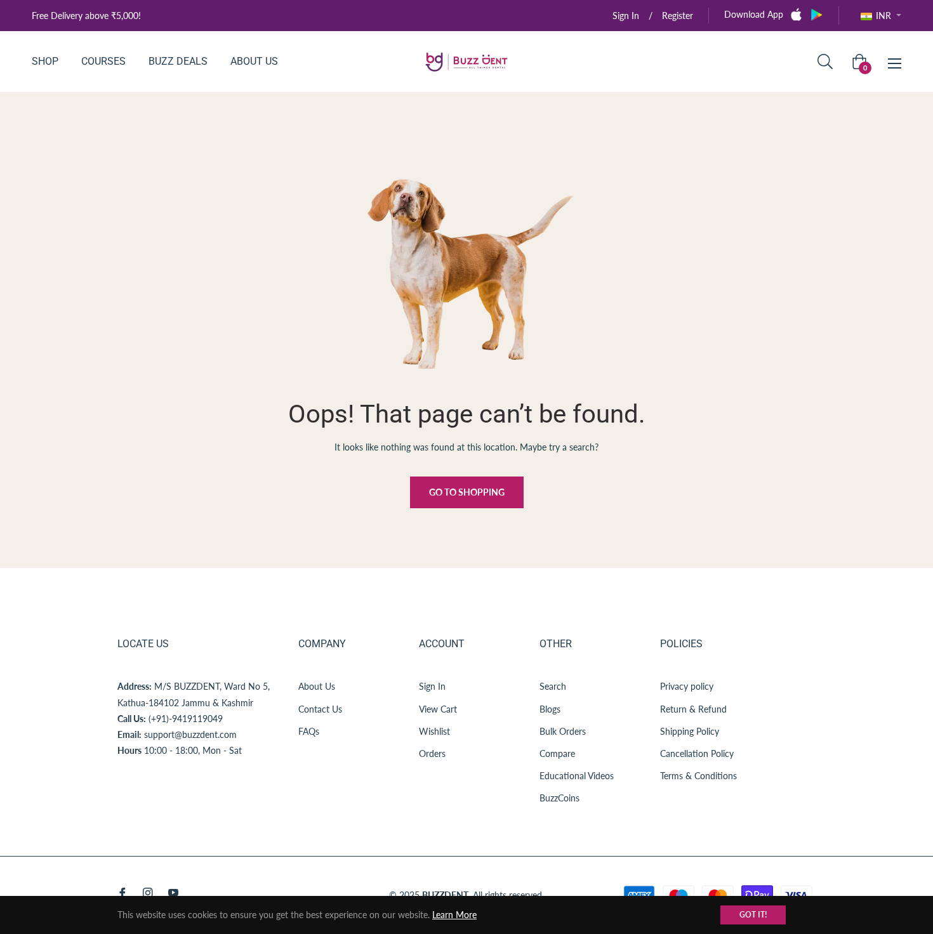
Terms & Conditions (698, 775)
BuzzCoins (559, 798)
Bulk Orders (562, 731)
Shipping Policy (689, 731)
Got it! (753, 914)
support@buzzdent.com (190, 734)
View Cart (438, 709)
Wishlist (434, 731)
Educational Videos (576, 775)
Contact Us (320, 709)
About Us (316, 686)
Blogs (549, 709)
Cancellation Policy (697, 753)
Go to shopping (467, 492)
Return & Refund (693, 709)
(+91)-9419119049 (186, 718)
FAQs (308, 731)
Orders (432, 753)
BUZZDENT (445, 895)
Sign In (432, 686)
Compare (557, 753)
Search (552, 686)
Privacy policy (686, 686)
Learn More (454, 914)
